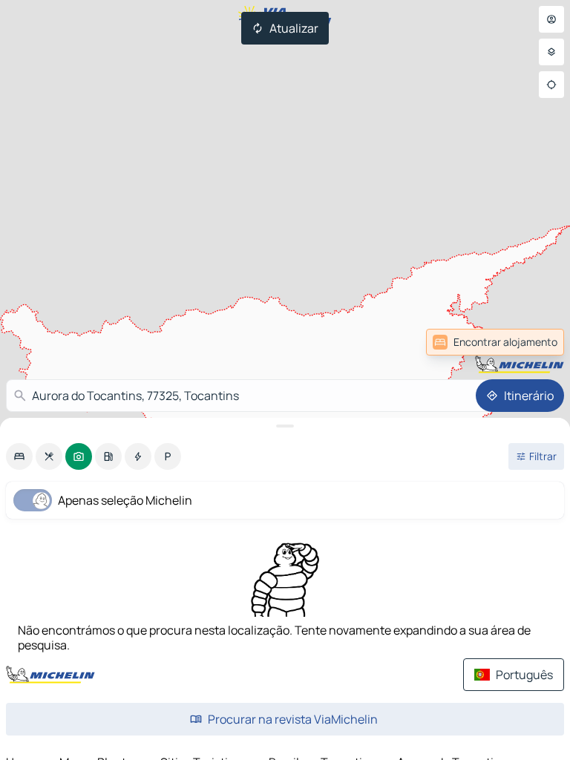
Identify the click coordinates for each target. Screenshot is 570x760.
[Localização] (551, 84)
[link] (531, 342)
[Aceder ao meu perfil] (551, 19)
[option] (19, 456)
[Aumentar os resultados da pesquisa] (285, 426)
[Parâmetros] (551, 52)
